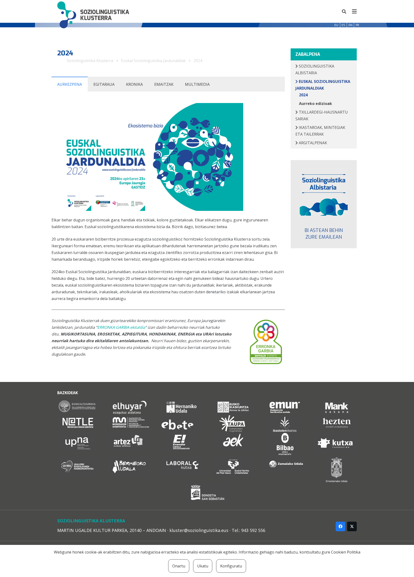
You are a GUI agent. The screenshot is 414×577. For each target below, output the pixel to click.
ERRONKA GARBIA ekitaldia (121, 327)
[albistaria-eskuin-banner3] (324, 192)
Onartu (178, 566)
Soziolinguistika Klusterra (90, 60)
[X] (352, 526)
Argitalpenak (312, 142)
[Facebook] (340, 526)
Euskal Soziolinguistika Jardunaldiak (153, 60)
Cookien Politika (345, 552)
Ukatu (202, 566)
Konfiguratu (231, 566)
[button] (344, 11)
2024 (198, 60)
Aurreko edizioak (315, 103)
